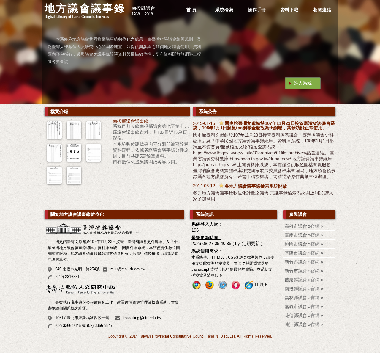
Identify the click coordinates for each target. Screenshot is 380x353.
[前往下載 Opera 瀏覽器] (235, 285)
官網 (315, 226)
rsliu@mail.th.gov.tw (127, 269)
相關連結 (322, 9)
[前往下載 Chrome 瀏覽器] (196, 285)
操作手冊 (257, 9)
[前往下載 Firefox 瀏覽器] (209, 285)
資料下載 (289, 9)
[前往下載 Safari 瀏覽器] (222, 285)
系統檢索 (224, 9)
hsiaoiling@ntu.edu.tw (142, 318)
